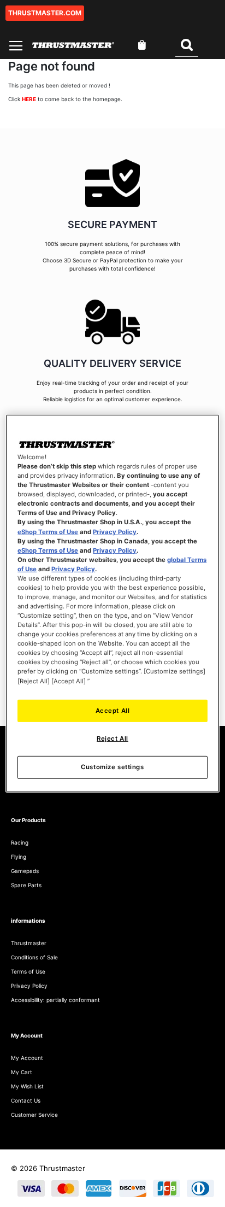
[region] (112, 603)
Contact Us (25, 1100)
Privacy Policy (115, 531)
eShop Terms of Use (47, 531)
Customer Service (34, 1114)
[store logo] (73, 45)
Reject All (112, 738)
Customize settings (112, 767)
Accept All (113, 710)
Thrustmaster (28, 943)
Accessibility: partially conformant (55, 1000)
